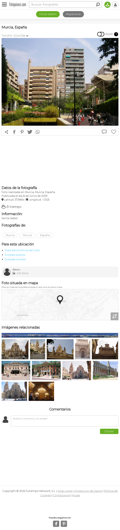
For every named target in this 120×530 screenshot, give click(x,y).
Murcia (10, 235)
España (45, 235)
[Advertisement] (60, 161)
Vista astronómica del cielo (22, 250)
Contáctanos (61, 495)
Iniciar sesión (48, 14)
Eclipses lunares (15, 259)
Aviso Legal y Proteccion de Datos (80, 491)
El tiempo (11, 207)
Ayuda (76, 495)
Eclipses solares (15, 254)
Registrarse (73, 14)
